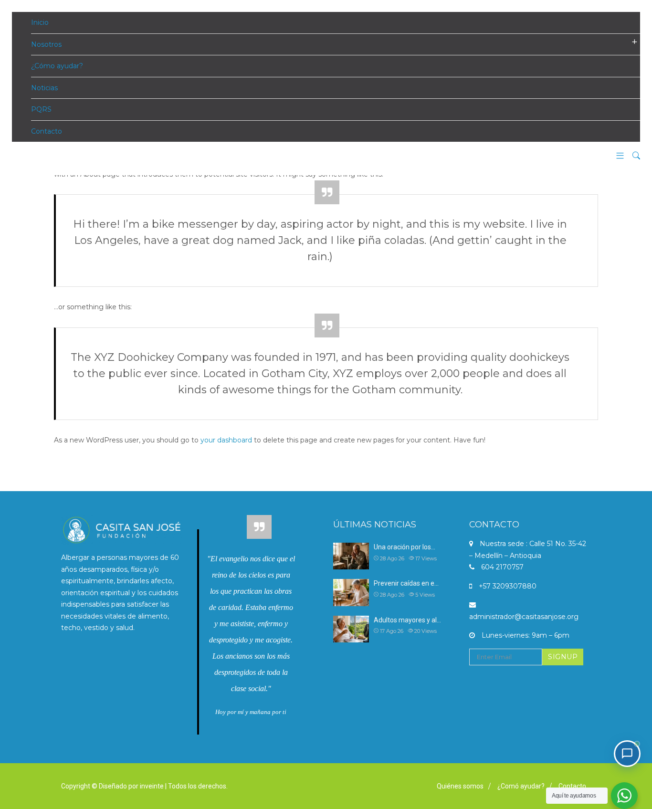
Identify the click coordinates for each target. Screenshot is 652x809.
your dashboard (226, 440)
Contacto (46, 131)
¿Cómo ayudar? (57, 66)
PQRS (41, 109)
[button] (616, 156)
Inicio (40, 22)
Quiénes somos (460, 786)
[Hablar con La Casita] (627, 753)
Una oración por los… (404, 547)
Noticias (44, 88)
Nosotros (46, 44)
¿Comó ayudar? (521, 786)
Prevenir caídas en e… (406, 583)
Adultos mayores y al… (407, 620)
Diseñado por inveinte (131, 786)
